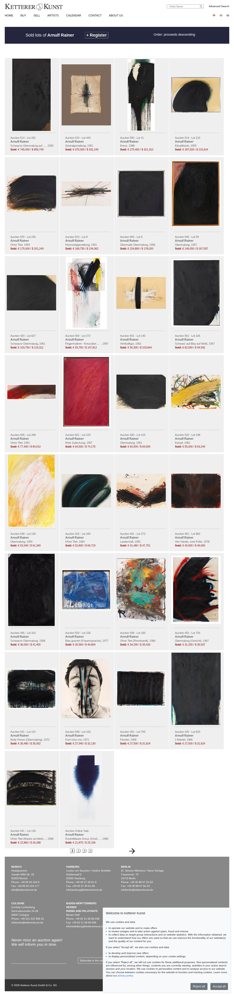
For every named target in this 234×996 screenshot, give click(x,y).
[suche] (202, 6)
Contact (95, 15)
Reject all (199, 986)
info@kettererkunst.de (24, 889)
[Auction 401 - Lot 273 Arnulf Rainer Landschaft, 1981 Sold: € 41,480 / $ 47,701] (141, 507)
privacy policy (125, 975)
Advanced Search (219, 6)
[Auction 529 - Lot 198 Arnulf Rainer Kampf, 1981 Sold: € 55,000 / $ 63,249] (196, 408)
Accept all (219, 986)
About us (116, 15)
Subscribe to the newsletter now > (99, 960)
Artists (53, 15)
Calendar (73, 15)
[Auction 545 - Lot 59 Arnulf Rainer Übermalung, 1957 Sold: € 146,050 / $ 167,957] (196, 226)
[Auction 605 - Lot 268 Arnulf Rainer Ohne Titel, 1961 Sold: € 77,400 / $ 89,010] (32, 398)
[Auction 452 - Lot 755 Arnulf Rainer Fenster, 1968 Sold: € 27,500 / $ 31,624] (141, 705)
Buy (23, 15)
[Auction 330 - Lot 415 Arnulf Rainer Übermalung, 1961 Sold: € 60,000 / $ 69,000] (141, 408)
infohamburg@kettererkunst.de (84, 889)
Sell (36, 15)
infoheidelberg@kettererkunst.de (85, 926)
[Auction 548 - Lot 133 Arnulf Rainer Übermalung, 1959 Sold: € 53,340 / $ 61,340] (32, 526)
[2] (132, 851)
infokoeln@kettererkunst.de (27, 922)
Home (9, 15)
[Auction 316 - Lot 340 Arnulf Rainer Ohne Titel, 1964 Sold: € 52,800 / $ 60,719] (87, 506)
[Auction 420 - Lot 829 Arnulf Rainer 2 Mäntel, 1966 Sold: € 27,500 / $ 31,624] (196, 724)
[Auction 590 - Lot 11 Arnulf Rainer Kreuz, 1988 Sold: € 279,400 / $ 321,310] (141, 130)
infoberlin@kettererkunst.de (137, 889)
